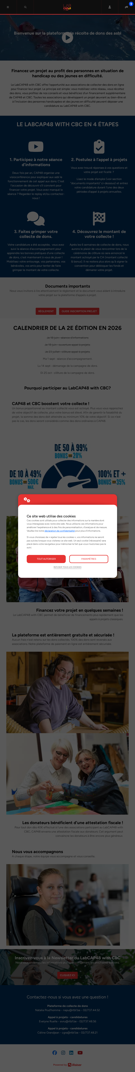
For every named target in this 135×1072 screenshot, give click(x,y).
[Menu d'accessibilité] (131, 4)
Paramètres (88, 558)
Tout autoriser (46, 558)
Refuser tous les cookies (67, 567)
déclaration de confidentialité (59, 530)
